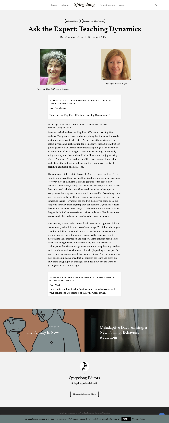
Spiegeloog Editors (73, 37)
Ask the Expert (72, 20)
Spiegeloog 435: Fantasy (93, 20)
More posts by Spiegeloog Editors (84, 394)
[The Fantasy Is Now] (42, 330)
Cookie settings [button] (138, 419)
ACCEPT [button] (126, 419)
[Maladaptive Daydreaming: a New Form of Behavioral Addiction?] (126, 330)
